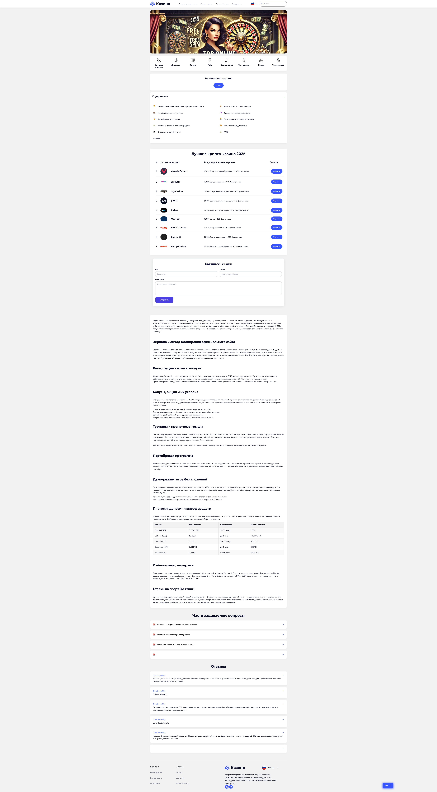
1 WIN (174, 200)
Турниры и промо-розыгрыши (237, 113)
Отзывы (156, 138)
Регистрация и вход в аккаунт (237, 106)
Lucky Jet (180, 778)
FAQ (226, 132)
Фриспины (155, 783)
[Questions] (218, 654)
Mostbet (175, 218)
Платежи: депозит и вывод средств (174, 125)
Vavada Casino (179, 171)
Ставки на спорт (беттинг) (169, 132)
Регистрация (156, 772)
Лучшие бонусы (222, 4)
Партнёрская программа (169, 119)
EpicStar (175, 181)
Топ (386, 785)
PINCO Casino (178, 227)
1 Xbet (174, 210)
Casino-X (176, 237)
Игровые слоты (206, 4)
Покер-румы (237, 4)
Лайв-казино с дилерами (235, 125)
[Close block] (284, 98)
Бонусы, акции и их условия (170, 113)
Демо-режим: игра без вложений (239, 119)
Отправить (164, 300)
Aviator (179, 772)
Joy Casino (177, 191)
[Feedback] (218, 748)
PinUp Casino (178, 246)
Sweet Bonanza (182, 783)
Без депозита (156, 778)
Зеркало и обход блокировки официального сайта (181, 106)
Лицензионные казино (188, 4)
